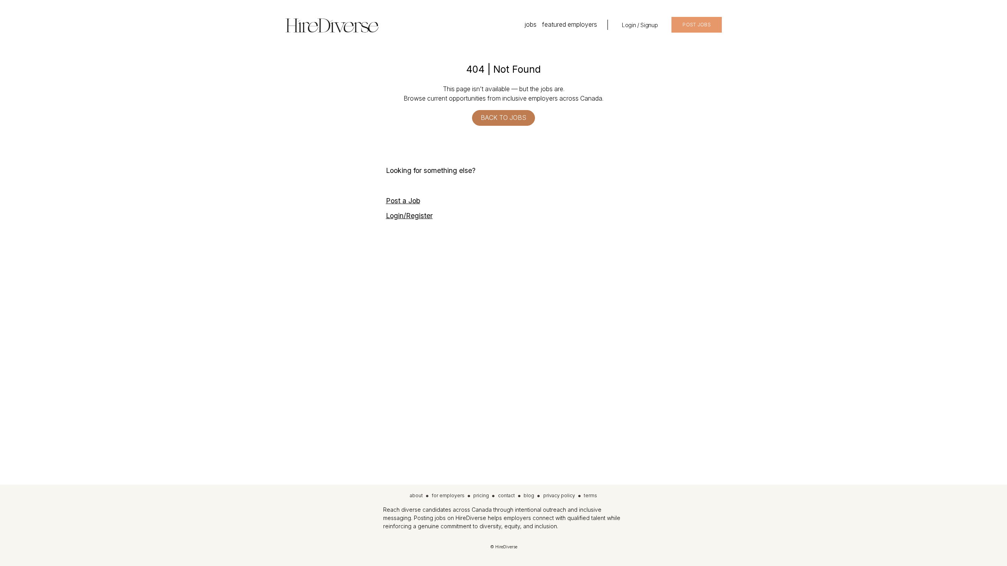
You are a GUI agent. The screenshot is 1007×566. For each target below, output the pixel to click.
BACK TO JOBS (503, 117)
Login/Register (409, 215)
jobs (530, 24)
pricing (481, 495)
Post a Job (403, 201)
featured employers (569, 24)
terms (590, 495)
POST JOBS (696, 25)
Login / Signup (640, 25)
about (416, 495)
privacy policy (559, 495)
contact (506, 495)
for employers (448, 495)
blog (529, 495)
